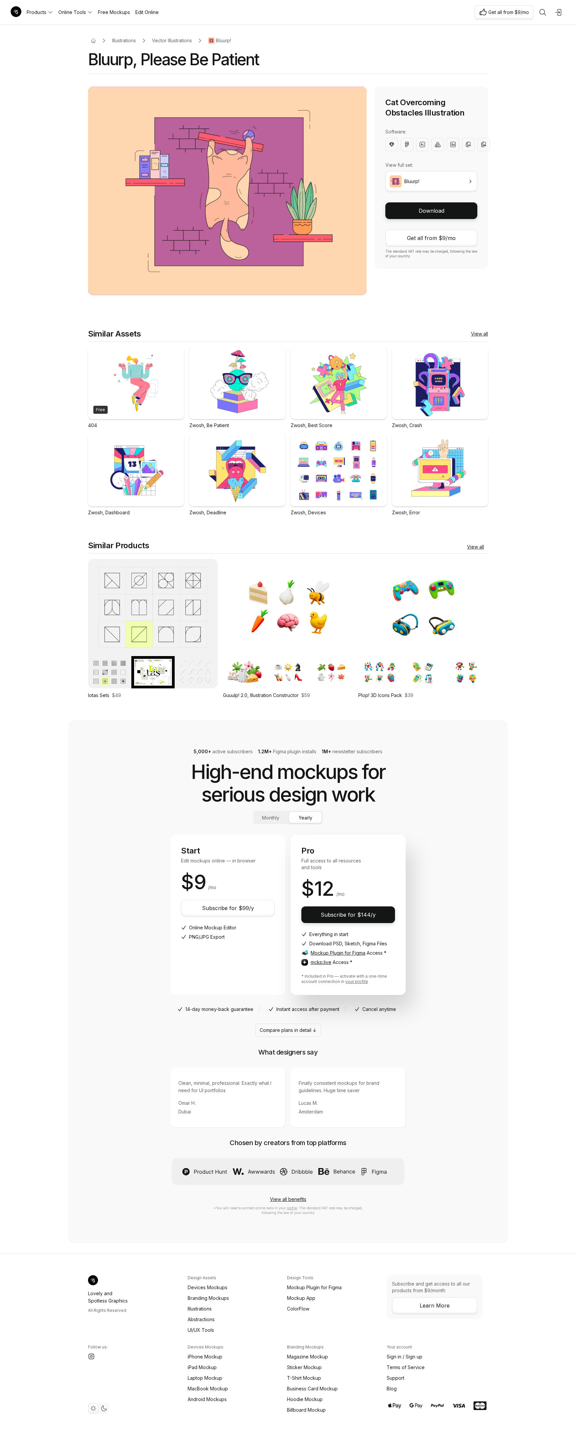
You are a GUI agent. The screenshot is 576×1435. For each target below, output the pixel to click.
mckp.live (321, 962)
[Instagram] (91, 1356)
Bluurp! (223, 40)
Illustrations (124, 40)
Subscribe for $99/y (228, 908)
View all (479, 334)
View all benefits (288, 1199)
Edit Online (147, 12)
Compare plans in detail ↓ (288, 1030)
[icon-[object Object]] (542, 12)
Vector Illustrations (172, 40)
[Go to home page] (93, 41)
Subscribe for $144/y (348, 914)
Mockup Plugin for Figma (338, 953)
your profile (356, 981)
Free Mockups (114, 12)
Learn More (435, 1305)
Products (36, 12)
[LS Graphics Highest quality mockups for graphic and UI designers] (16, 12)
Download (431, 210)
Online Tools (72, 12)
